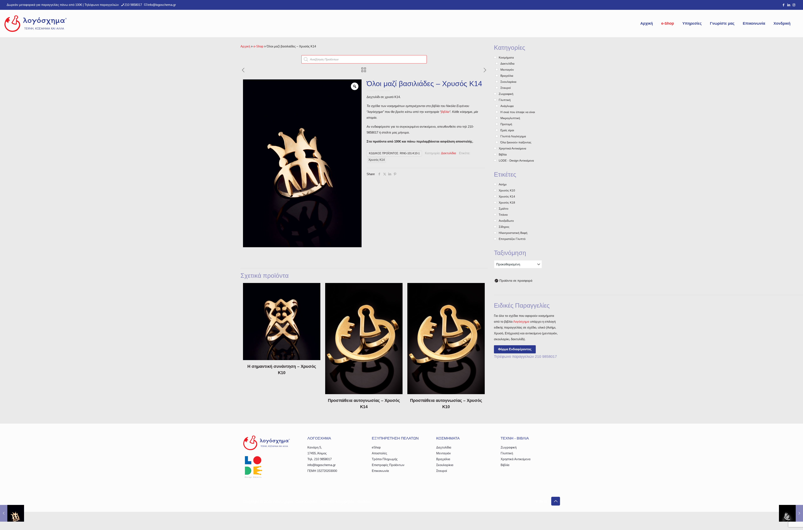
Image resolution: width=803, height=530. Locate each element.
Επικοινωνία (380, 471)
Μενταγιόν (443, 453)
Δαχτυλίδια (443, 447)
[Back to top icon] (555, 501)
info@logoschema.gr (162, 4)
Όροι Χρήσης (306, 501)
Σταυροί (441, 471)
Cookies (364, 501)
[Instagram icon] (793, 5)
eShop (376, 447)
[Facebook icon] (783, 5)
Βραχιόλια (443, 459)
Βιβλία (505, 465)
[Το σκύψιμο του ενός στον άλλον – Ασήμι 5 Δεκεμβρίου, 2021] (791, 513)
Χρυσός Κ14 (376, 159)
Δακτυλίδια (448, 153)
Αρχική (245, 46)
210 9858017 (133, 4)
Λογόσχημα (521, 321)
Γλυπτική (507, 453)
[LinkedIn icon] (788, 5)
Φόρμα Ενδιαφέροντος (515, 349)
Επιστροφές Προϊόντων (388, 465)
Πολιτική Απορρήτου (337, 501)
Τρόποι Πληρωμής (385, 459)
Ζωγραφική (509, 447)
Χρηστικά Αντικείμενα (516, 459)
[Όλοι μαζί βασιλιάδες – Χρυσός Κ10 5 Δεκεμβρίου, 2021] (12, 513)
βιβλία (445, 111)
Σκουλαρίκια (444, 465)
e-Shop (258, 46)
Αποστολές (379, 453)
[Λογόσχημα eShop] (35, 23)
